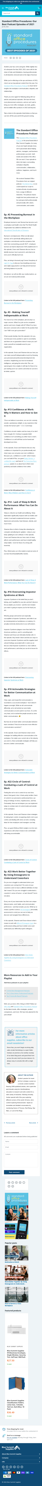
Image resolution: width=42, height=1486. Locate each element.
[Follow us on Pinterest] (20, 1182)
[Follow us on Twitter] (12, 1182)
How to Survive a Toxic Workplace (13, 1305)
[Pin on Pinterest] (14, 58)
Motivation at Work (12, 1262)
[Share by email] (20, 58)
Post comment (14, 1172)
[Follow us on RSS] (12, 1186)
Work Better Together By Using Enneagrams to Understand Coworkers (16, 1283)
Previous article (10, 1123)
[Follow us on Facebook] (9, 1182)
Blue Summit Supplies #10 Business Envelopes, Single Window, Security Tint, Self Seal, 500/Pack (16, 1354)
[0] (39, 8)
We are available (12, 1437)
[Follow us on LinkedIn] (9, 1186)
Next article (32, 1123)
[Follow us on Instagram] (16, 1182)
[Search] (37, 13)
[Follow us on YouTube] (23, 1182)
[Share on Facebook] (11, 58)
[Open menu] (3, 8)
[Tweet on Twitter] (17, 58)
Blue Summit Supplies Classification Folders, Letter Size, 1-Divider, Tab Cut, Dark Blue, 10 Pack (15, 1404)
